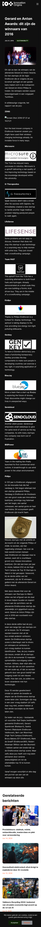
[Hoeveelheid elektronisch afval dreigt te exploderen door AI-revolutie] (21, 853)
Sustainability (22, 41)
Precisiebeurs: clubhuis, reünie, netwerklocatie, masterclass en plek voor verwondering (19, 832)
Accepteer (14, 923)
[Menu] (37, 4)
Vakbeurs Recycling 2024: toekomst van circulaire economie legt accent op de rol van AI (20, 905)
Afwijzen (27, 923)
